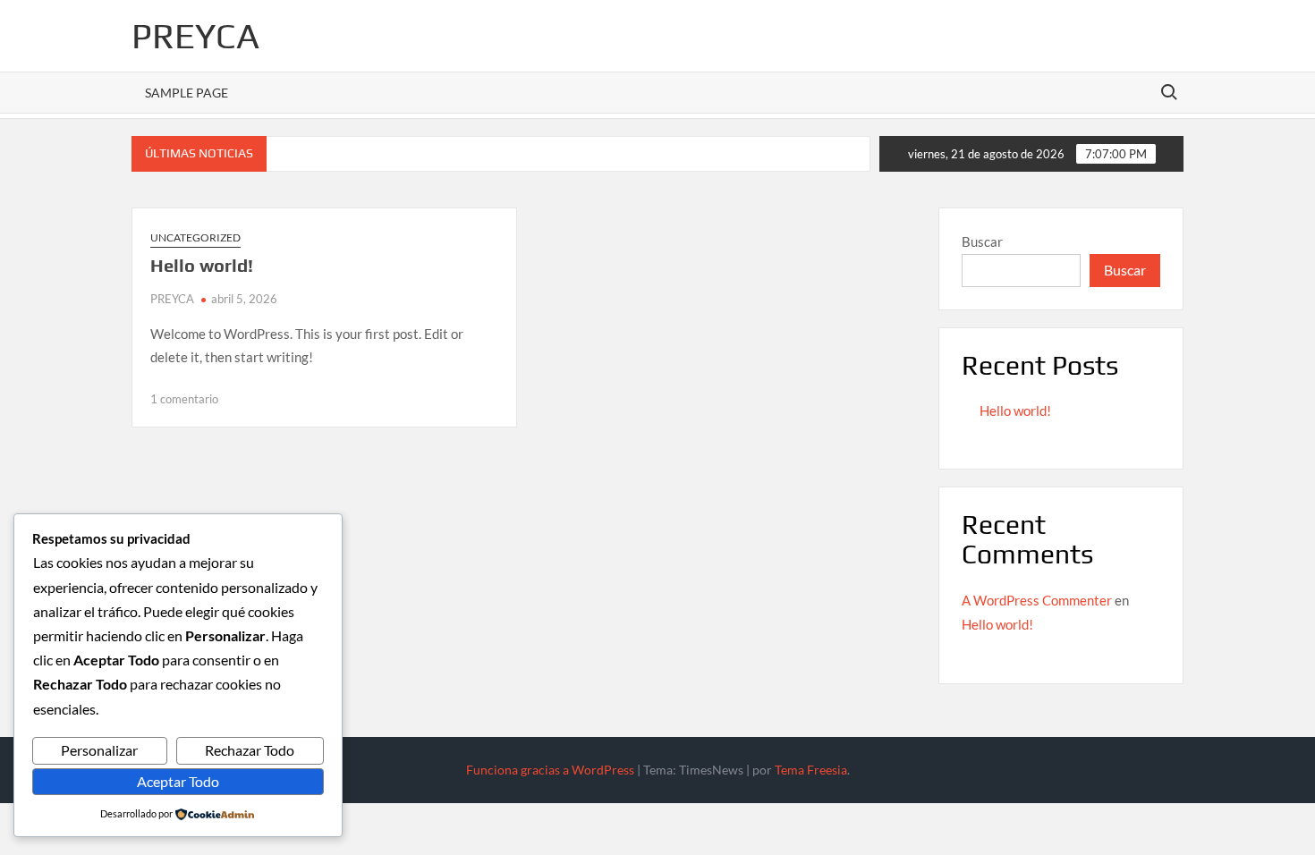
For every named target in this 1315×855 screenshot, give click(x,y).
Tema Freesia (811, 769)
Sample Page (186, 92)
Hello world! (201, 265)
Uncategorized (195, 237)
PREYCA (195, 35)
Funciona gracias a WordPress (550, 769)
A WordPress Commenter (1037, 600)
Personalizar (99, 749)
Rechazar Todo (249, 749)
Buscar (982, 241)
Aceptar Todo (178, 781)
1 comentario (184, 399)
